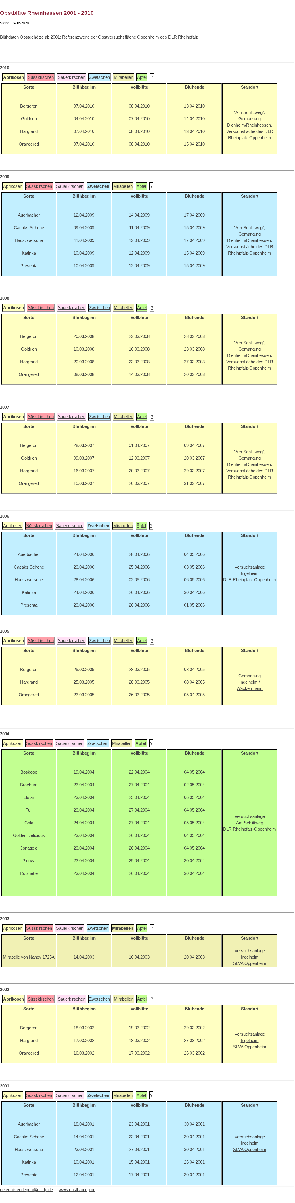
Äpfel (142, 77)
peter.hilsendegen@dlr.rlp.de (26, 1189)
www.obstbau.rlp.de (77, 1189)
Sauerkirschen (71, 77)
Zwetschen (99, 77)
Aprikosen (12, 186)
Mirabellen (123, 77)
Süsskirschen (41, 77)
